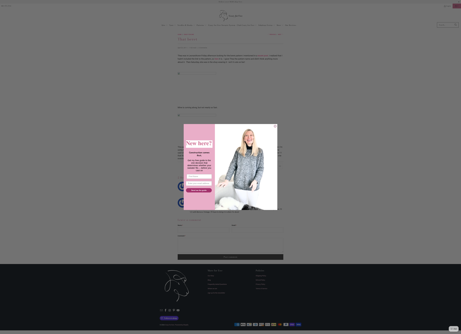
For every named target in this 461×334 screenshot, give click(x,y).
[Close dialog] (275, 126)
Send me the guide (199, 190)
